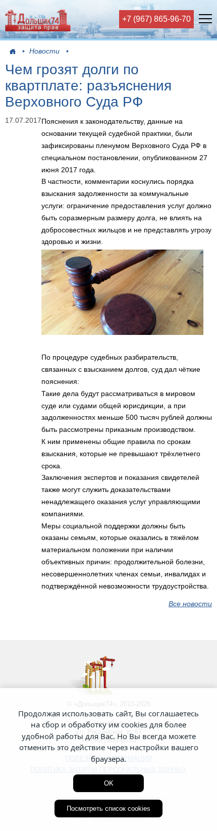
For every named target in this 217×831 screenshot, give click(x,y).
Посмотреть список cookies (108, 808)
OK (109, 783)
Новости (44, 51)
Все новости (190, 604)
